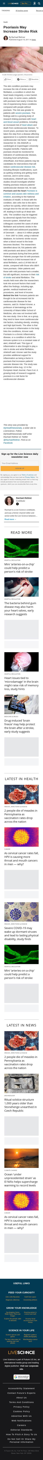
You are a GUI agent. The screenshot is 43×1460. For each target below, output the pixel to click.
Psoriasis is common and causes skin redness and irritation (21, 194)
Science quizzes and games (13, 1335)
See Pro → (26, 3)
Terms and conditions (21, 1402)
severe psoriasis (22, 113)
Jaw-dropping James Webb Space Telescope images (13, 1314)
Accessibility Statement (21, 1388)
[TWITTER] (18, 503)
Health (5, 22)
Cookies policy (21, 1411)
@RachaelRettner (11, 440)
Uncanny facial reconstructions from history (30, 1320)
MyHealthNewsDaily (12, 428)
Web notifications (22, 1421)
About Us (21, 1398)
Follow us (23, 79)
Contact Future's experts (21, 1393)
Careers (21, 1425)
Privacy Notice (30, 477)
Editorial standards (21, 1430)
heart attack (27, 125)
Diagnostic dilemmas (13, 1300)
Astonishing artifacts (30, 1300)
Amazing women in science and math (30, 1313)
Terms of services (28, 475)
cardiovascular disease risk (22, 167)
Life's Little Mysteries (13, 1297)
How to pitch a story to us (21, 1434)
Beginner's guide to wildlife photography (30, 1335)
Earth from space (30, 1297)
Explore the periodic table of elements (12, 1319)
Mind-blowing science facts (30, 1340)
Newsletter (35, 79)
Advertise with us (21, 1416)
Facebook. (8, 443)
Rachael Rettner (18, 37)
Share (9, 79)
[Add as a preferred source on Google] (22, 1376)
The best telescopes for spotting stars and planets (13, 1341)
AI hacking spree (22, 11)
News (34, 40)
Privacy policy (22, 1407)
